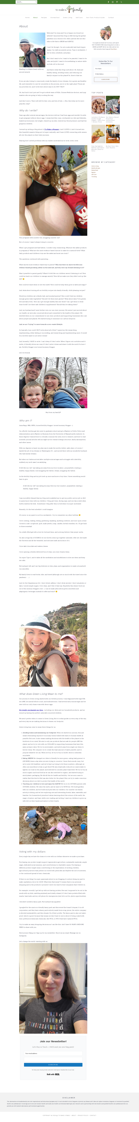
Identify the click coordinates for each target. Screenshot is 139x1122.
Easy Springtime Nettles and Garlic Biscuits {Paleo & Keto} (98, 148)
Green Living (95, 166)
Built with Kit (53, 1074)
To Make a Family (64, 1115)
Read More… (114, 49)
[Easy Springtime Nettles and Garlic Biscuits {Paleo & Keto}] (98, 134)
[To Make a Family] (69, 12)
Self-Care (94, 175)
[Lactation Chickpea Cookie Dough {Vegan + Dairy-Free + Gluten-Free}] (98, 105)
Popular (94, 172)
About (74, 1115)
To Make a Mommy (52, 129)
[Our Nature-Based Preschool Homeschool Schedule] (113, 105)
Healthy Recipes (96, 168)
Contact (93, 1115)
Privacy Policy (83, 1115)
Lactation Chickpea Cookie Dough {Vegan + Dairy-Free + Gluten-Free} (98, 119)
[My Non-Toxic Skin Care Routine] (113, 134)
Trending (94, 177)
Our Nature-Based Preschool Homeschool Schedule (112, 119)
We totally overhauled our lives (31, 710)
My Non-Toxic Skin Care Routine (112, 146)
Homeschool (95, 170)
